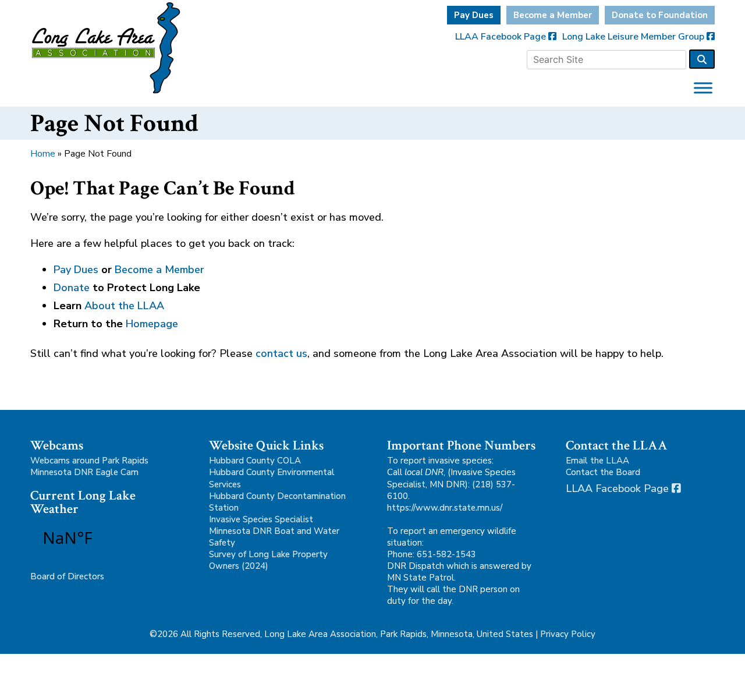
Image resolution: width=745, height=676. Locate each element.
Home (42, 153)
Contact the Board (603, 472)
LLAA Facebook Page (501, 36)
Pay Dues (474, 15)
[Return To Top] (716, 656)
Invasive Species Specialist (261, 519)
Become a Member (552, 15)
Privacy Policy (567, 634)
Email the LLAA (597, 460)
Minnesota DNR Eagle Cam (84, 472)
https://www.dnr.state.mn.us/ (444, 508)
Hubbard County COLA (255, 460)
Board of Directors (67, 576)
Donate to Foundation (660, 15)
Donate (72, 288)
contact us (281, 353)
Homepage (152, 324)
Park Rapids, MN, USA (100, 537)
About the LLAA (124, 306)
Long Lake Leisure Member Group (634, 36)
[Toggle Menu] (703, 87)
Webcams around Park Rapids (89, 460)
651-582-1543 (446, 554)
